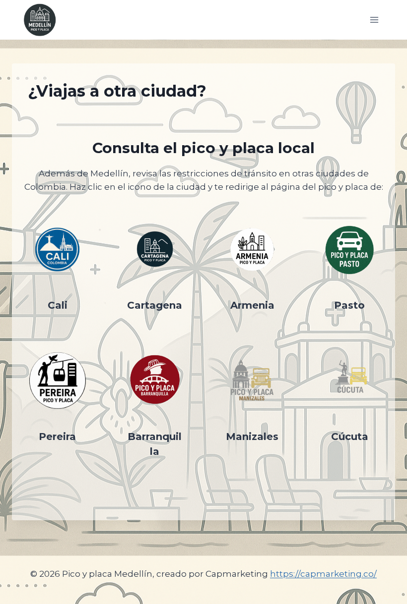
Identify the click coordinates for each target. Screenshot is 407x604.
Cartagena (154, 305)
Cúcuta (349, 436)
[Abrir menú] (374, 19)
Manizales (252, 436)
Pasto (349, 305)
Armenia (252, 305)
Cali (58, 305)
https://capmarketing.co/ (323, 574)
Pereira (57, 436)
